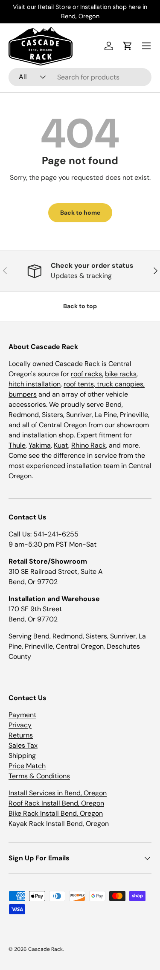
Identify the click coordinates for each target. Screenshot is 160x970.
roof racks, (87, 373)
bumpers (23, 394)
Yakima (40, 445)
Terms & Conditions (39, 775)
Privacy (20, 724)
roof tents (79, 384)
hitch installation (35, 384)
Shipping (22, 755)
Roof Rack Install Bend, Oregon (56, 803)
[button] (127, 46)
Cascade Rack (45, 949)
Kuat (61, 445)
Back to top (80, 306)
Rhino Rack (88, 445)
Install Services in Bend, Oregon (58, 792)
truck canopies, (120, 384)
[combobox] (80, 77)
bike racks (121, 373)
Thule (17, 445)
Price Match (27, 765)
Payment (22, 714)
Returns (21, 735)
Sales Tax (23, 745)
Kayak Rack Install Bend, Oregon (59, 823)
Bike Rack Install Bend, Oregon (56, 813)
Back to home (80, 212)
